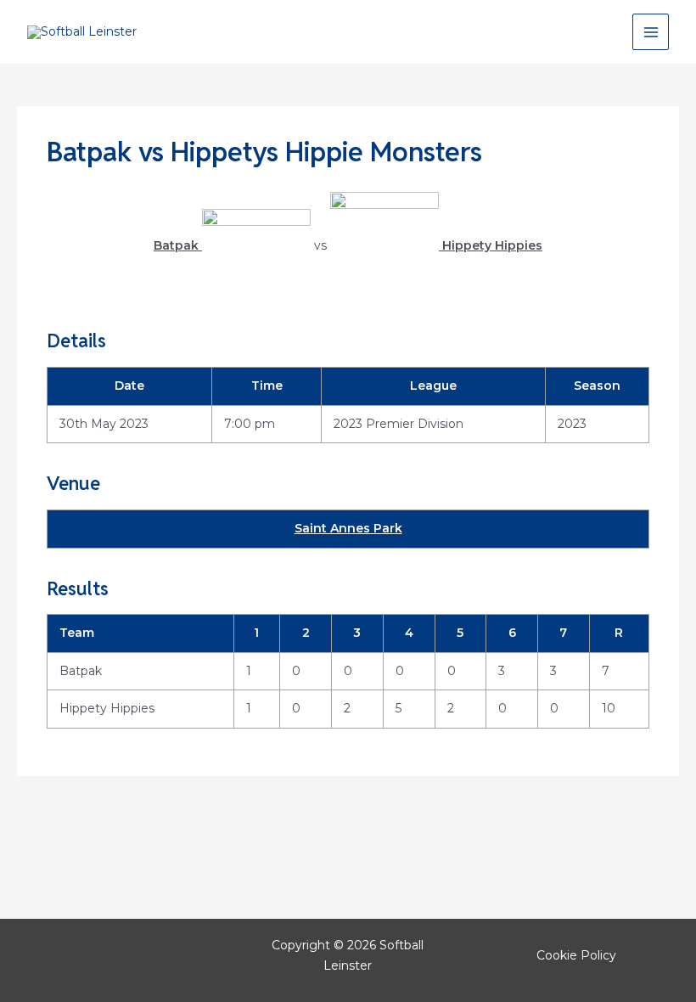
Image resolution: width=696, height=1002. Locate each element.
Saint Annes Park (348, 528)
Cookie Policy (576, 955)
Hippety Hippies (106, 708)
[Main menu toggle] (650, 32)
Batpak (80, 670)
